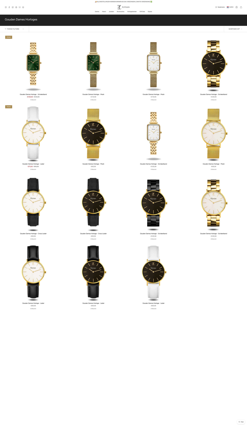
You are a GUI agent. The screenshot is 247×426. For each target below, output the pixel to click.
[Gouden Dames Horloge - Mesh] (93, 63)
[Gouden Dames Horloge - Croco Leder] (33, 203)
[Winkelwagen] (241, 7)
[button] (97, 11)
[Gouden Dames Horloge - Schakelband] (33, 63)
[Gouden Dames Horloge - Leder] (33, 133)
